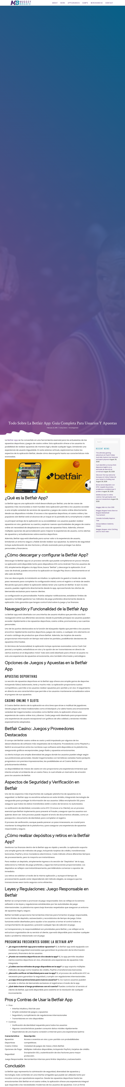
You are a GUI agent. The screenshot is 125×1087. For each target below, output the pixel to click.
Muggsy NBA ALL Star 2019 (105, 507)
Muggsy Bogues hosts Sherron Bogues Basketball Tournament (106, 513)
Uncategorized (73, 428)
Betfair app (12, 440)
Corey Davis (63, 428)
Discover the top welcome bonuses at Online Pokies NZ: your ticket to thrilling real (106, 477)
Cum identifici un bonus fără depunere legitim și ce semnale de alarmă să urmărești (106, 468)
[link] (55, 3)
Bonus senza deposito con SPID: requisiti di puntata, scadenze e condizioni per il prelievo (106, 488)
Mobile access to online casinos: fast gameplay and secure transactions (106, 497)
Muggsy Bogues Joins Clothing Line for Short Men (106, 530)
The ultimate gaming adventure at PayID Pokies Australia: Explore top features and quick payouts (107, 456)
